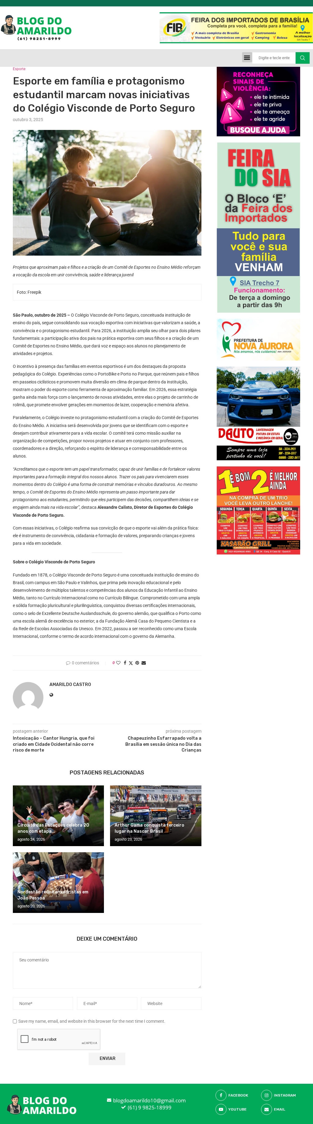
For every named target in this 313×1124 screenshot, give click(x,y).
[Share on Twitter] (131, 663)
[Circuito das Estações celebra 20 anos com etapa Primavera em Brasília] (58, 815)
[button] (247, 57)
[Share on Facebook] (125, 662)
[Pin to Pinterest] (137, 662)
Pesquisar (303, 58)
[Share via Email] (144, 662)
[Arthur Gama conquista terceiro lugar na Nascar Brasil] (155, 815)
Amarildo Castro (70, 684)
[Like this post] (118, 662)
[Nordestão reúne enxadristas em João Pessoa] (58, 882)
